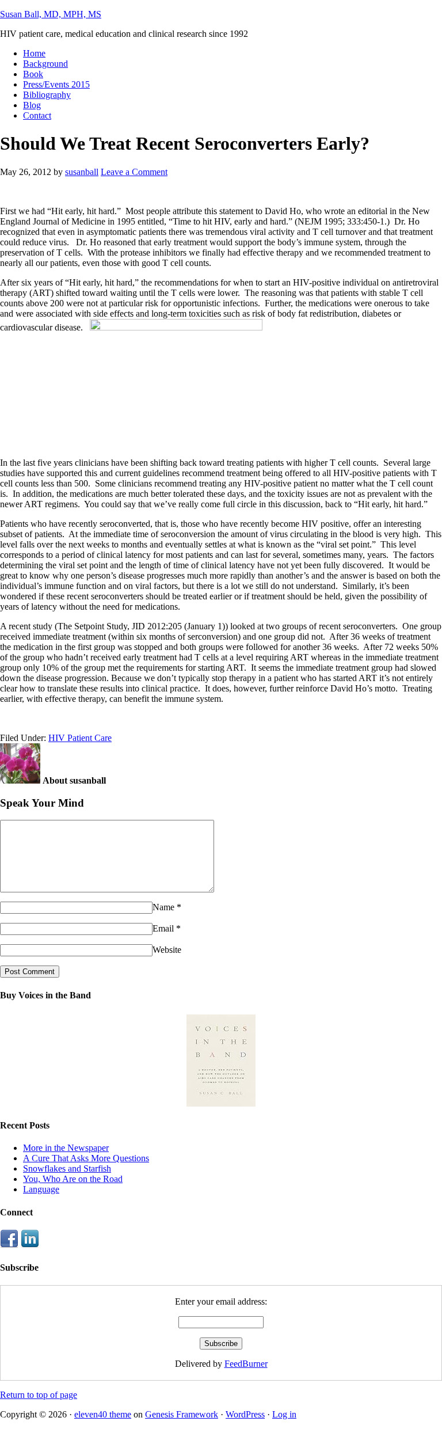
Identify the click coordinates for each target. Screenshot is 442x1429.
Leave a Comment (134, 172)
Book (33, 74)
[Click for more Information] (221, 1103)
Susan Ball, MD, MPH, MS (50, 14)
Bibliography (47, 95)
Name (163, 907)
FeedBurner (246, 1364)
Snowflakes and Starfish (67, 1168)
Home (34, 53)
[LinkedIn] (30, 1245)
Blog (32, 105)
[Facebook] (9, 1245)
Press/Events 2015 (56, 84)
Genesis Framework (181, 1414)
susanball (81, 172)
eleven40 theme (102, 1414)
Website (167, 950)
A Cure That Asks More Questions (86, 1158)
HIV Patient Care (80, 738)
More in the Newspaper (66, 1148)
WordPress (245, 1414)
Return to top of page (38, 1395)
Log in (284, 1414)
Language (41, 1189)
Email (163, 928)
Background (45, 64)
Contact (37, 115)
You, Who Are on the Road (73, 1179)
